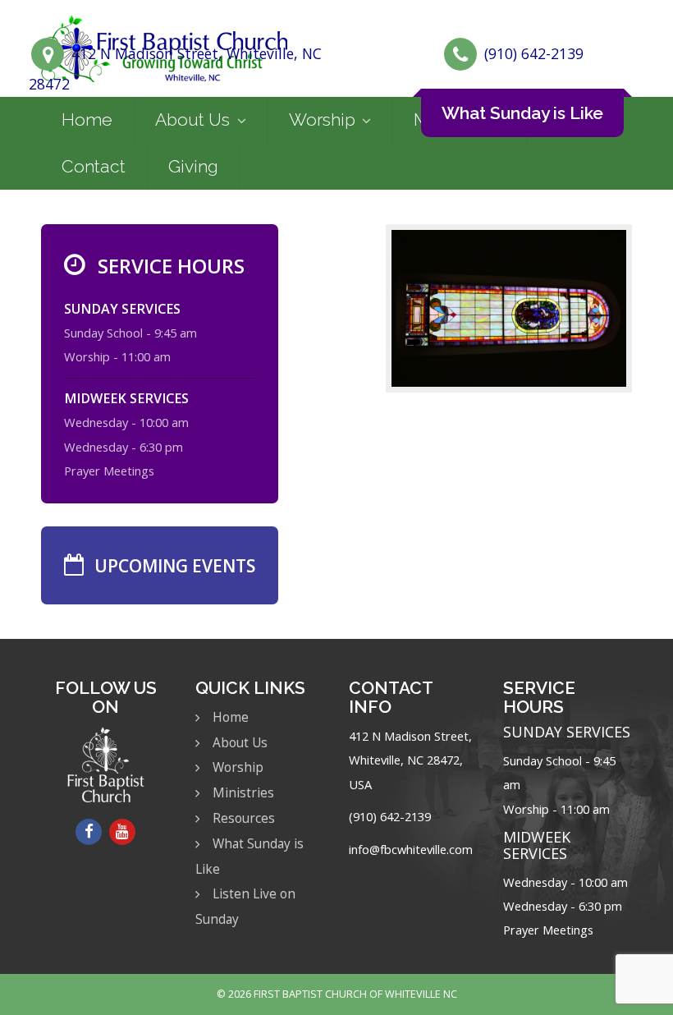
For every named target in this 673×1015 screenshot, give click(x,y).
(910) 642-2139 (534, 53)
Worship (322, 119)
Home (87, 119)
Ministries (243, 792)
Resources (244, 818)
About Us (192, 119)
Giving (193, 166)
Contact (94, 166)
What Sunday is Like (522, 113)
